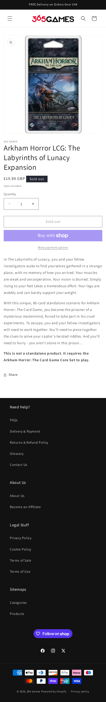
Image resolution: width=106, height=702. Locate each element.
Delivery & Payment (25, 431)
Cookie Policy (20, 549)
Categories (18, 602)
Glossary (17, 453)
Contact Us (18, 464)
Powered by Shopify (54, 691)
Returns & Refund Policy (29, 442)
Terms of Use (20, 571)
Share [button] (13, 374)
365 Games (33, 691)
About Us (17, 495)
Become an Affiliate (25, 507)
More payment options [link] (53, 247)
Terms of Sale (20, 560)
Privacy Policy (20, 538)
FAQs (14, 420)
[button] (9, 18)
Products (17, 613)
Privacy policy (80, 691)
